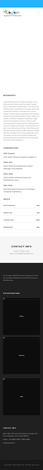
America (21, 355)
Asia (21, 397)
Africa (22, 316)
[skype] (13, 76)
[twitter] (17, 76)
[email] (4, 76)
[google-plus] (10, 4)
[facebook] (6, 4)
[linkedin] (13, 4)
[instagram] (17, 4)
